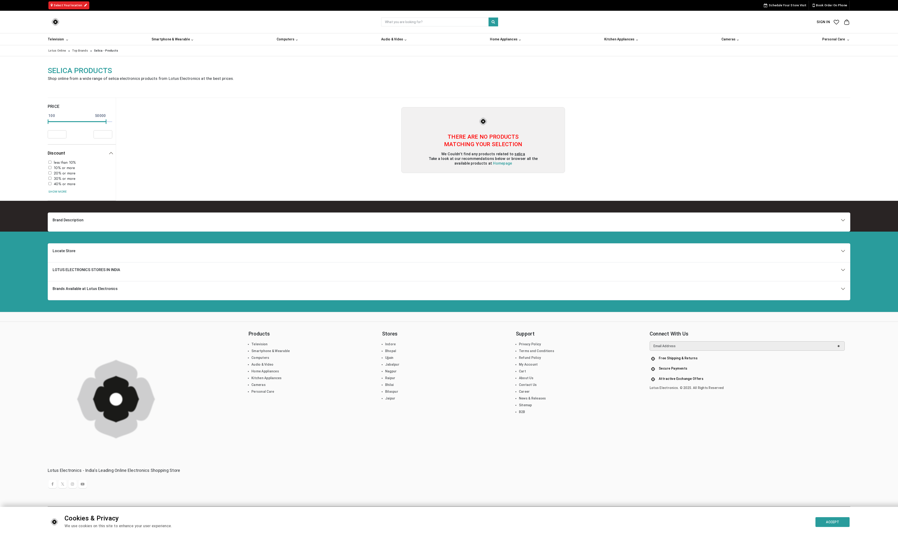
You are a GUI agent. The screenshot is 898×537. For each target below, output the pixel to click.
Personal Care (262, 391)
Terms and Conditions (536, 351)
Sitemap (525, 405)
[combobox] (439, 22)
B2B (522, 412)
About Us (526, 378)
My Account (528, 364)
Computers (260, 358)
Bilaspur (391, 391)
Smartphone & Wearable (270, 351)
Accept (832, 522)
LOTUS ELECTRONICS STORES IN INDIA (86, 270)
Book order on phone (831, 5)
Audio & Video (262, 364)
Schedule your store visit (787, 5)
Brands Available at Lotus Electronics (85, 288)
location (68, 5)
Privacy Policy (530, 344)
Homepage (502, 163)
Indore (390, 344)
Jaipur (390, 398)
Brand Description (68, 220)
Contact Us (528, 385)
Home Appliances (265, 371)
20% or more (64, 173)
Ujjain (389, 358)
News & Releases (532, 398)
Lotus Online (57, 50)
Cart (522, 371)
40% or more (64, 184)
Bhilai (389, 385)
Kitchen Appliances (266, 378)
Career (524, 391)
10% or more (64, 168)
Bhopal (390, 351)
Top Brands (80, 50)
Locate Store (64, 251)
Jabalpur (392, 364)
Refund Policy (530, 358)
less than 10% (65, 162)
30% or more (64, 178)
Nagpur (391, 371)
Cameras (258, 385)
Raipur (390, 378)
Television (259, 344)
